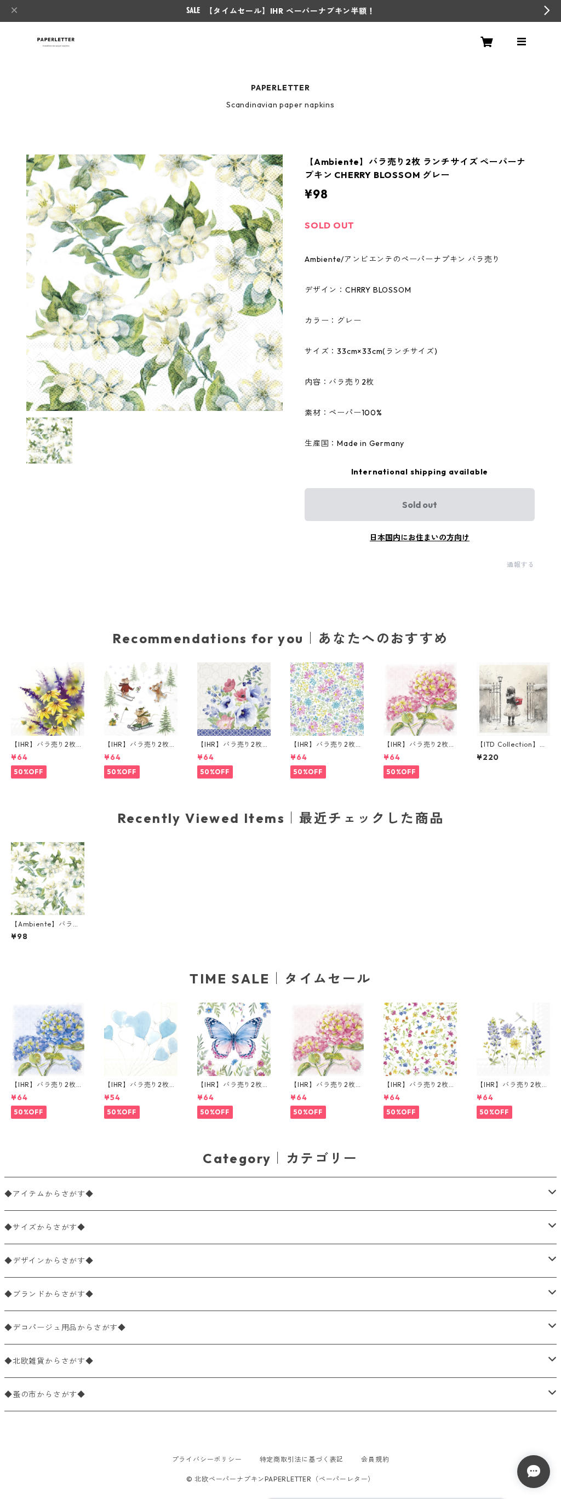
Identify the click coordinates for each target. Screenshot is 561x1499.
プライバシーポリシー (207, 1459)
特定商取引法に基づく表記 (302, 1459)
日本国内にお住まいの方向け (420, 537)
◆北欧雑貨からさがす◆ (49, 1361)
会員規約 (375, 1459)
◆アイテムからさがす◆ (49, 1194)
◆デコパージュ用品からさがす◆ (65, 1327)
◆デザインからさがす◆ (49, 1261)
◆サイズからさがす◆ (44, 1227)
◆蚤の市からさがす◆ (44, 1394)
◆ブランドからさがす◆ (49, 1294)
